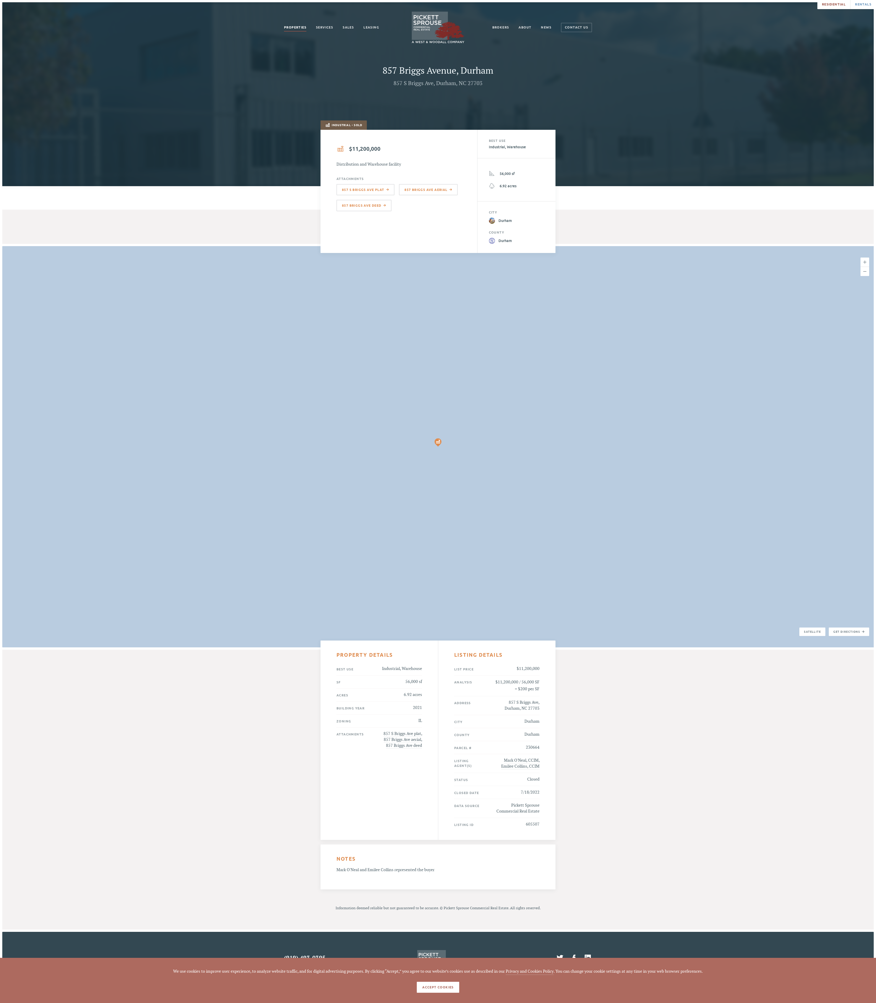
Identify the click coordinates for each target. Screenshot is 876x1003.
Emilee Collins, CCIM (520, 766)
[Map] (438, 446)
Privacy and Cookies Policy (530, 971)
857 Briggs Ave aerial (402, 739)
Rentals (863, 4)
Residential (834, 4)
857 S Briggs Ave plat (402, 733)
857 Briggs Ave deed (404, 745)
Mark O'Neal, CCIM (521, 760)
